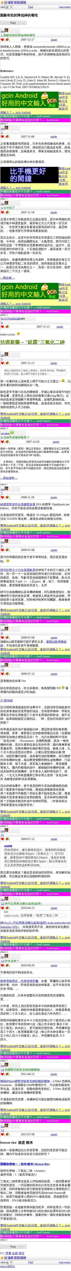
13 (2, 960)
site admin (5, 433)
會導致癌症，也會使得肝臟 (19, 981)
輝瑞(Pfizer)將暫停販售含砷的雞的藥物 (25, 1081)
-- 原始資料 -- (9, 478)
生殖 (15, 1253)
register (67, 7)
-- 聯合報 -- (7, 277)
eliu (3, 31)
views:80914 (7, 1266)
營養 (8, 1253)
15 (2, 1130)
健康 (10, 2)
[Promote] (2, 39)
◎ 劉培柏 (6, 700)
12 (2, 903)
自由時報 (8, 846)
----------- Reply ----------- (13, 22)
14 (2, 1069)
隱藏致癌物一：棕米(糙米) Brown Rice (25, 1164)
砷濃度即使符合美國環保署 (18, 504)
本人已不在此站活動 (11, 318)
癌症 (21, 1253)
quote (54, 39)
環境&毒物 (20, 2)
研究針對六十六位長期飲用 (17, 569)
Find (30, 7)
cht (5, 2)
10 (2, 669)
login (61, 7)
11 (2, 834)
